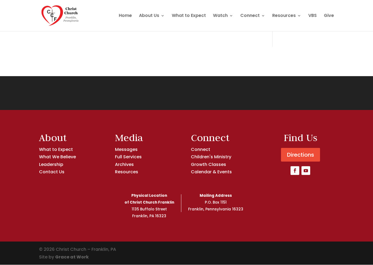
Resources (284, 16)
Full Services (128, 157)
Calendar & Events (211, 172)
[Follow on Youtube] (305, 170)
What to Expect (189, 16)
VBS (312, 16)
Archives (124, 164)
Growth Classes (208, 164)
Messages (126, 149)
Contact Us (51, 172)
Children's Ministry (211, 157)
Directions (300, 155)
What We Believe (57, 157)
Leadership (51, 164)
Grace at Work (72, 257)
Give (329, 16)
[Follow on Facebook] (295, 170)
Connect (250, 16)
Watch (220, 16)
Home (125, 16)
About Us (149, 16)
